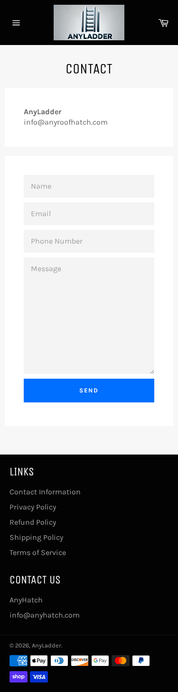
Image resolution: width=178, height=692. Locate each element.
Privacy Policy (32, 506)
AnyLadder (46, 645)
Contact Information (45, 491)
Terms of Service (37, 552)
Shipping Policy (36, 537)
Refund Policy (32, 522)
